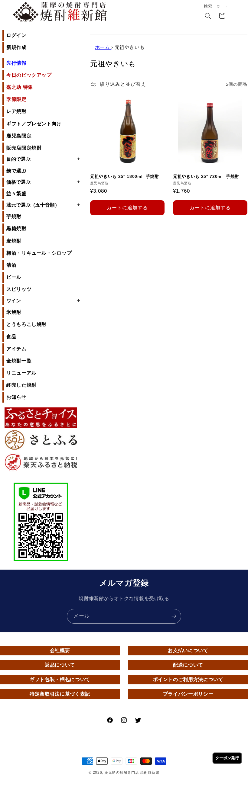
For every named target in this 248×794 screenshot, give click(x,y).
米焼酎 (13, 312)
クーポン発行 (227, 758)
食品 (11, 336)
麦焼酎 (13, 240)
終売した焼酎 (21, 384)
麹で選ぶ (16, 170)
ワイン (43, 300)
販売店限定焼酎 (23, 147)
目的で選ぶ (43, 159)
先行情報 (16, 63)
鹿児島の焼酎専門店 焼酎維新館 (131, 772)
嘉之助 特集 (19, 87)
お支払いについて (188, 650)
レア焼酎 (16, 111)
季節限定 (16, 99)
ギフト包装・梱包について (60, 679)
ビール (13, 277)
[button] (208, 16)
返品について (60, 664)
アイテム (16, 348)
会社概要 (60, 650)
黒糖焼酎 (16, 228)
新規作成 (16, 47)
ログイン (16, 35)
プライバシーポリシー (188, 693)
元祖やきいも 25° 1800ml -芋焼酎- (125, 176)
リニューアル (21, 372)
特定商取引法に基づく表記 (60, 693)
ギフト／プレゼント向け (34, 123)
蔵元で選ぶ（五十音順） (43, 204)
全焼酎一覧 (18, 360)
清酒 (11, 265)
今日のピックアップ (29, 75)
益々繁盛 (16, 193)
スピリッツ (18, 289)
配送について (188, 664)
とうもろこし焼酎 (26, 324)
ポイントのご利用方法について (188, 679)
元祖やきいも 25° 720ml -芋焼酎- (207, 176)
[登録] (174, 616)
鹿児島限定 (18, 135)
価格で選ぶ (43, 182)
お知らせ (16, 397)
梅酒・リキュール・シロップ (39, 253)
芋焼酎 (13, 216)
